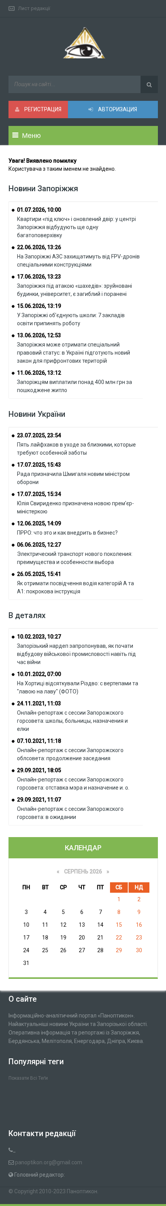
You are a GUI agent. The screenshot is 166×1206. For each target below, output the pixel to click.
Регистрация (42, 109)
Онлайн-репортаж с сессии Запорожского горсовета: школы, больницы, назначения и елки (72, 721)
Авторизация (117, 109)
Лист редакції (34, 8)
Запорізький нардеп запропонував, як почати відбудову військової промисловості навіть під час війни (76, 654)
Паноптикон (82, 1191)
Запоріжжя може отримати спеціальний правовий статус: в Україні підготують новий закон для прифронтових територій (73, 352)
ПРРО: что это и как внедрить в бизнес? (67, 533)
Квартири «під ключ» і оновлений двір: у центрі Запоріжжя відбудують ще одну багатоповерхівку (76, 227)
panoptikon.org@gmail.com (48, 1162)
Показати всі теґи (28, 1078)
